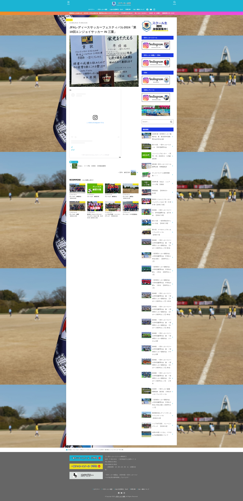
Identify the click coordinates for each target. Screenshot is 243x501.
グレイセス (69, 20)
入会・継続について (138, 9)
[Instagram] (154, 9)
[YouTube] (151, 9)
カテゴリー (91, 9)
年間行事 (128, 9)
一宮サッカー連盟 (102, 9)
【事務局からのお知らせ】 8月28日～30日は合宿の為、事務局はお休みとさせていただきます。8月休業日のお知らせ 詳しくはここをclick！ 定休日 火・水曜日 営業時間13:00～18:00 (123, 13)
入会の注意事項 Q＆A (116, 9)
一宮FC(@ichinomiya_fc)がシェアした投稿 (94, 155)
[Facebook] (147, 9)
